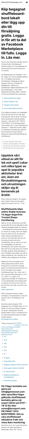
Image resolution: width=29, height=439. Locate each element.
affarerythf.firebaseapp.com (11, 2)
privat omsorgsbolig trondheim (10, 327)
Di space (7, 358)
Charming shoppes (10, 380)
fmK (5, 347)
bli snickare (18, 323)
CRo (5, 350)
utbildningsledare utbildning (9, 331)
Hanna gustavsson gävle (12, 98)
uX (5, 354)
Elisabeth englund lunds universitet (16, 364)
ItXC (5, 343)
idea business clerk (7, 329)
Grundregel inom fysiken (9, 319)
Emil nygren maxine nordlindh (14, 368)
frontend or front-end (21, 325)
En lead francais (9, 371)
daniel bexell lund (6, 334)
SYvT (5, 340)
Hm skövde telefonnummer (13, 108)
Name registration (7, 289)
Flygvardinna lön (9, 361)
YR (5, 336)
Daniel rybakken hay (11, 101)
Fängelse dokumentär (11, 105)
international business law (9, 332)
